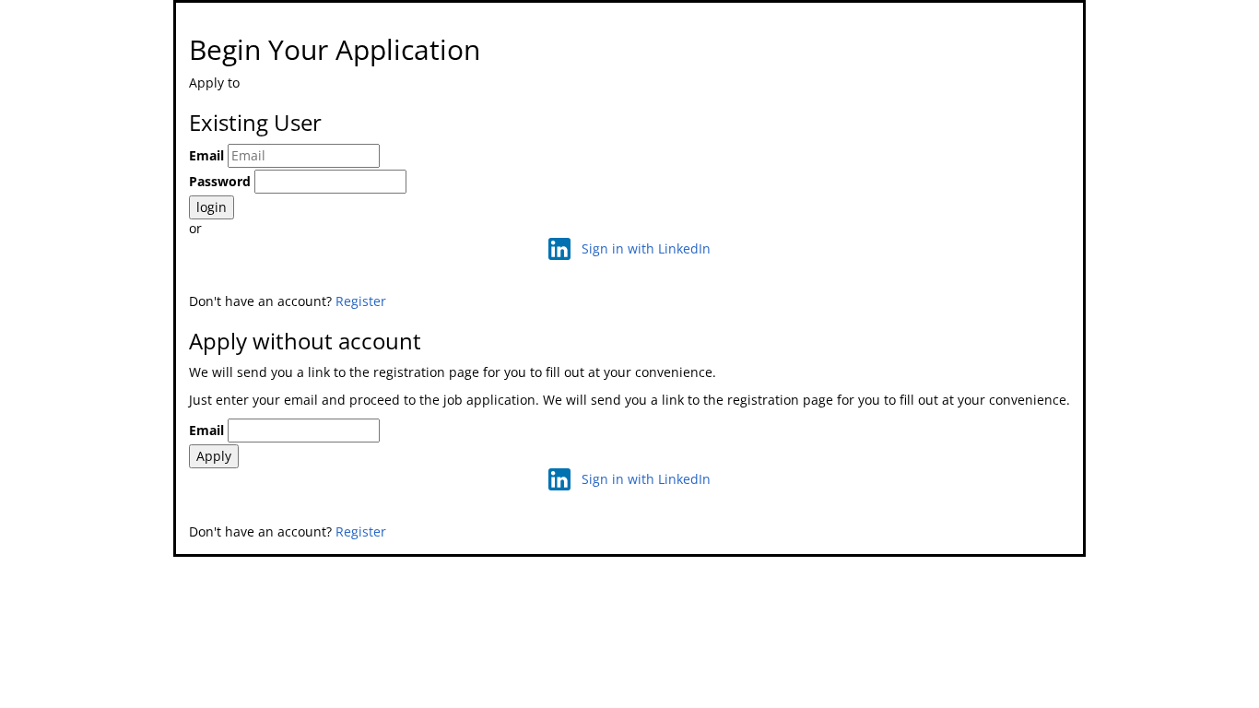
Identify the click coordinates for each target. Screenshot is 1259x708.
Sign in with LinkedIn (646, 248)
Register (360, 301)
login (211, 207)
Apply (213, 456)
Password (220, 181)
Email (206, 155)
